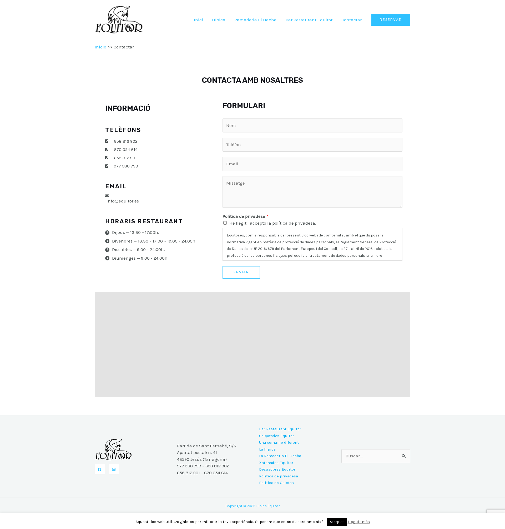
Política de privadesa (245, 216)
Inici (198, 19)
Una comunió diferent (279, 442)
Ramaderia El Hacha (255, 19)
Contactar (351, 19)
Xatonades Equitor (276, 462)
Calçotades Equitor (276, 435)
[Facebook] (100, 469)
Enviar (241, 272)
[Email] (114, 469)
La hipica (267, 449)
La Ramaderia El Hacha (280, 455)
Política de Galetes (276, 482)
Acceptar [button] (337, 522)
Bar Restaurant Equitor (309, 19)
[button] (390, 20)
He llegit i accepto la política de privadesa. (272, 223)
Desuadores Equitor (277, 469)
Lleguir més (359, 521)
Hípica (218, 19)
